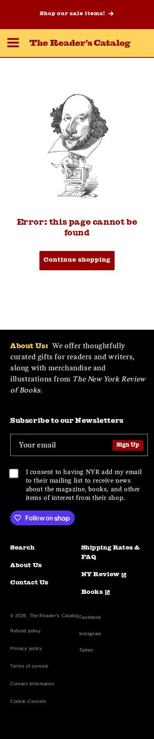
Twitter (88, 651)
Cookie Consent (28, 701)
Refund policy (25, 630)
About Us (26, 566)
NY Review (100, 575)
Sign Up (128, 445)
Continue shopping (77, 260)
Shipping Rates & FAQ (110, 553)
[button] (13, 44)
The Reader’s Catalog (54, 615)
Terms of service (29, 666)
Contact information (32, 683)
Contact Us (29, 583)
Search (22, 548)
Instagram (90, 634)
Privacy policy (26, 648)
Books (92, 592)
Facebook (90, 618)
